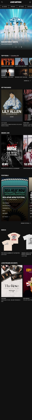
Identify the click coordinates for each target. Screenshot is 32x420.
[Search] (2, 2)
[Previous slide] (13, 47)
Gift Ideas (21, 6)
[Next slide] (19, 47)
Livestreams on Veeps (9, 263)
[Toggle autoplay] (21, 47)
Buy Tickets (5, 216)
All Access (4, 6)
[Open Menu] (30, 2)
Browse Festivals (25, 223)
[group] (7, 62)
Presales (13, 6)
